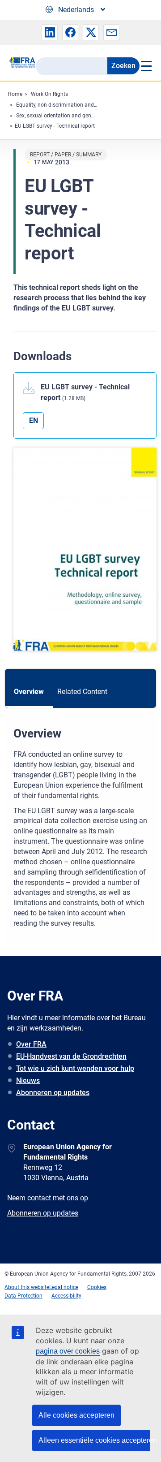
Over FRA (31, 1044)
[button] (50, 32)
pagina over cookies (68, 1351)
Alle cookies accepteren (76, 1415)
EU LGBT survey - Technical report (55, 126)
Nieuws (28, 1080)
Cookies (96, 1287)
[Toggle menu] (146, 65)
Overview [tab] (29, 691)
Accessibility (66, 1296)
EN (33, 420)
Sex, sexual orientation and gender (57, 115)
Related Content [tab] (82, 691)
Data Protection (23, 1296)
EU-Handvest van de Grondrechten (71, 1056)
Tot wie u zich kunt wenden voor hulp (75, 1068)
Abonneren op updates (52, 1092)
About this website (26, 1287)
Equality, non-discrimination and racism (64, 105)
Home (15, 94)
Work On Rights (49, 94)
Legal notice (63, 1287)
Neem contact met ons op (47, 1198)
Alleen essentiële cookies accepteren (94, 1440)
